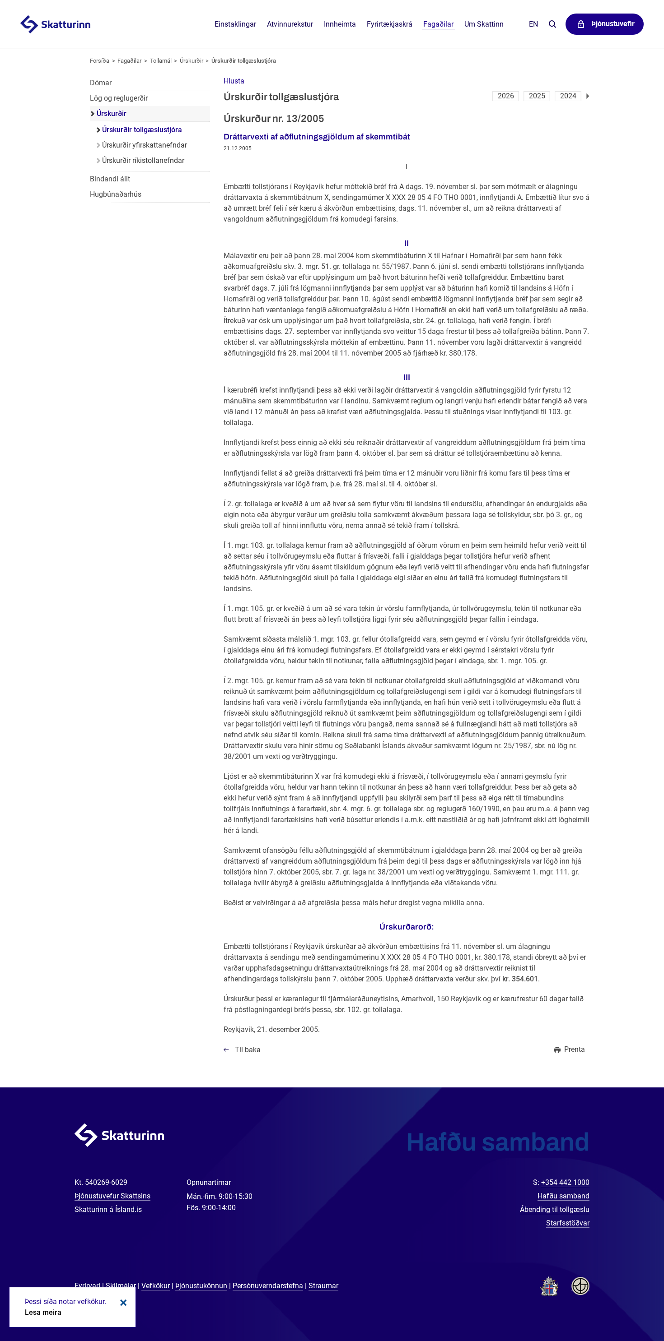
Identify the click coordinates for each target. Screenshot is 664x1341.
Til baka (248, 1049)
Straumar (323, 1285)
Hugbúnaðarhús (115, 194)
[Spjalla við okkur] (628, 1305)
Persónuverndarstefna (268, 1285)
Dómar (101, 83)
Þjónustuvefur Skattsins (112, 1196)
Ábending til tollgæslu (554, 1209)
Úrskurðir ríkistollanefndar (143, 160)
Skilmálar (121, 1285)
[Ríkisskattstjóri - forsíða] (66, 24)
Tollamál (161, 60)
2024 (568, 96)
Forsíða (99, 60)
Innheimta (340, 24)
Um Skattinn (484, 24)
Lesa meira (43, 1312)
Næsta (587, 96)
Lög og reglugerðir (119, 98)
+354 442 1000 (565, 1182)
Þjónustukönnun (201, 1285)
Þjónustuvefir (613, 23)
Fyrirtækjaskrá (389, 24)
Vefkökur (155, 1285)
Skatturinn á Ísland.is (108, 1209)
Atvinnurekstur (290, 24)
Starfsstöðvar (567, 1223)
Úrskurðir (191, 60)
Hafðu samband (563, 1196)
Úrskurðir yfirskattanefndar (144, 145)
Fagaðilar (129, 60)
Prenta (574, 1049)
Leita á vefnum (552, 24)
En (533, 24)
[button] (234, 81)
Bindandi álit (110, 179)
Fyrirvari (87, 1285)
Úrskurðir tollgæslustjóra (243, 60)
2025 (537, 96)
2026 (506, 96)
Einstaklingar (235, 24)
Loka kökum (121, 1302)
